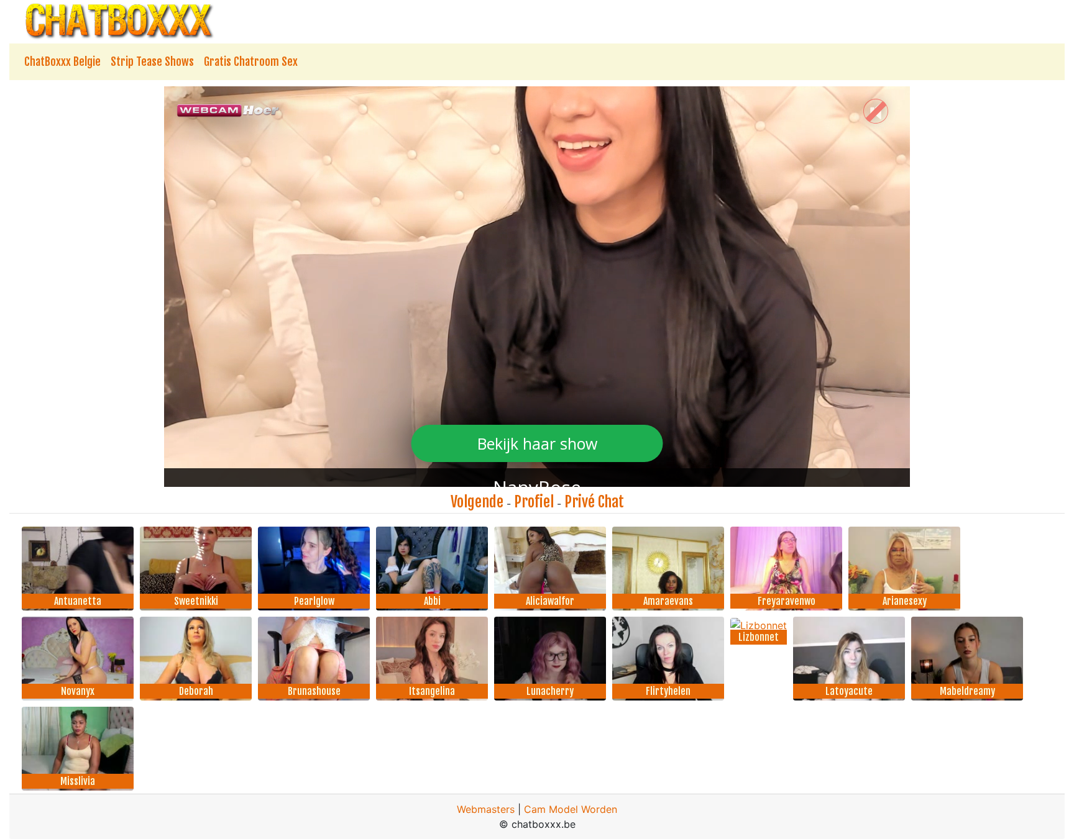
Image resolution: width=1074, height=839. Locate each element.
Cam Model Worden (570, 809)
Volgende (477, 501)
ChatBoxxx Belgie (62, 61)
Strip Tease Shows (152, 61)
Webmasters (486, 809)
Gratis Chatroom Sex (251, 61)
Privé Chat (594, 501)
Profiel (534, 501)
